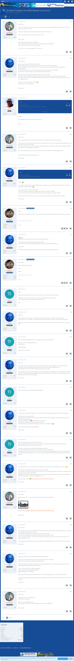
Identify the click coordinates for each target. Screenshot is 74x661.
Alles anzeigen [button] (45, 111)
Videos (4, 227)
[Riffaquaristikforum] (8, 5)
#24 (71, 134)
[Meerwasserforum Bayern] (24, 5)
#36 (71, 463)
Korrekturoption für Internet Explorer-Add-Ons (42, 479)
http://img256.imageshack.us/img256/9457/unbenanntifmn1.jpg (37, 510)
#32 (71, 359)
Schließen (71, 658)
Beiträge (5, 37)
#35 (71, 439)
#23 (71, 97)
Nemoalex (20, 639)
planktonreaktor (22, 347)
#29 (71, 289)
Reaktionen (5, 224)
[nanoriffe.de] (28, 654)
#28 (71, 259)
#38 (71, 524)
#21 (71, 21)
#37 (71, 491)
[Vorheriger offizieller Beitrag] (64, 228)
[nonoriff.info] (45, 654)
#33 (71, 387)
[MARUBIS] (55, 5)
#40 (71, 591)
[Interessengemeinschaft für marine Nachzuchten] (4, 1)
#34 (71, 410)
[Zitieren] (70, 52)
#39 (71, 553)
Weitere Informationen (62, 658)
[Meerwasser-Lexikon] (39, 5)
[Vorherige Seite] (2, 17)
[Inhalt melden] (67, 52)
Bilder (4, 75)
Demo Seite (35, 420)
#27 (71, 234)
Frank (9, 12)
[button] (72, 1)
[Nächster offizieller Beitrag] (67, 228)
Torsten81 (32, 48)
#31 (71, 336)
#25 (71, 167)
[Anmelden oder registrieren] (68, 1)
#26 (71, 208)
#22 (71, 58)
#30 (71, 312)
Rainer (21, 237)
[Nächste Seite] (9, 17)
